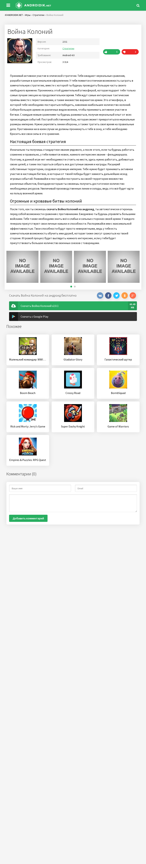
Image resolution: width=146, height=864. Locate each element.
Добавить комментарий (28, 518)
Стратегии (68, 48)
